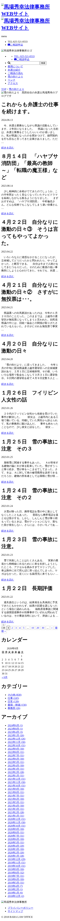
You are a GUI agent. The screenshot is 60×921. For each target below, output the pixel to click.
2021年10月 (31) (16, 785)
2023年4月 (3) (15, 732)
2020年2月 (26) (16, 852)
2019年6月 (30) (16, 879)
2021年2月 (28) (16, 812)
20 (37, 627)
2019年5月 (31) (16, 882)
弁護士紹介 (14, 70)
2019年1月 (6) (15, 892)
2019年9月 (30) (16, 869)
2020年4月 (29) (16, 846)
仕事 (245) (13, 698)
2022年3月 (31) (16, 769)
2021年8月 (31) (16, 792)
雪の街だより (15, 76)
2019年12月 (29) (16, 859)
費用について (15, 66)
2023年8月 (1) (15, 728)
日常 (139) (13, 701)
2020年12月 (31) (16, 819)
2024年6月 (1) (15, 725)
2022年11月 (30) (16, 742)
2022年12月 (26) (16, 738)
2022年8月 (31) (16, 752)
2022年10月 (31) (16, 745)
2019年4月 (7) (15, 886)
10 (32, 627)
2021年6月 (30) (16, 799)
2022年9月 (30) (16, 748)
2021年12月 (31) (16, 779)
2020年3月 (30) (16, 849)
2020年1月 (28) (16, 856)
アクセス (13, 83)
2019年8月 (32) (16, 872)
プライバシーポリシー (20, 907)
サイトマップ (15, 911)
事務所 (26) (14, 708)
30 (43, 627)
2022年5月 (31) (16, 762)
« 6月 (5, 677)
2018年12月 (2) (16, 896)
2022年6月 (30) (16, 758)
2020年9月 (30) (16, 829)
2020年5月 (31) (16, 842)
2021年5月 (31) (16, 802)
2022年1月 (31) (16, 775)
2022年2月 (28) (16, 772)
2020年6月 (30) (16, 839)
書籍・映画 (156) (17, 704)
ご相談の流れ (15, 73)
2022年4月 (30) (16, 765)
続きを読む (7, 147)
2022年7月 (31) (16, 755)
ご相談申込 (16, 44)
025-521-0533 (24, 56)
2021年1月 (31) (16, 815)
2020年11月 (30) (16, 822)
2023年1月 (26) (16, 735)
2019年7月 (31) (16, 876)
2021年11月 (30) (16, 782)
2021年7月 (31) (16, 795)
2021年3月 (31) (16, 809)
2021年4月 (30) (16, 805)
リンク (11, 80)
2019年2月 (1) (15, 889)
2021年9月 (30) (16, 789)
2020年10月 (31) (16, 825)
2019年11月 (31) (16, 862)
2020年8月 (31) (16, 832)
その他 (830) (14, 694)
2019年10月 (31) (16, 866)
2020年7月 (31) (16, 835)
